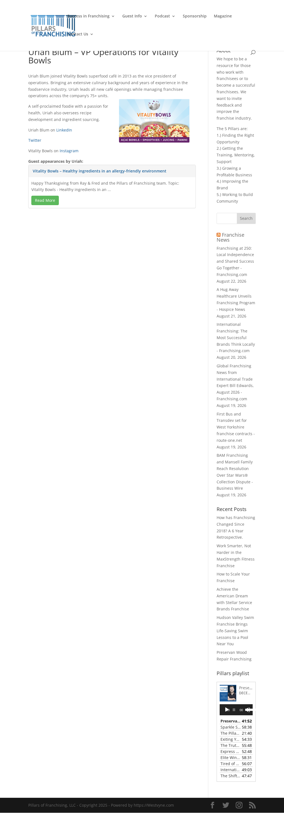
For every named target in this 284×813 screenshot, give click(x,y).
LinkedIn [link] (64, 130)
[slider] (248, 709)
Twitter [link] (34, 140)
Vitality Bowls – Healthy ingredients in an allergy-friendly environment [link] (99, 171)
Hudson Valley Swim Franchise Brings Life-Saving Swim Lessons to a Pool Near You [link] (235, 630)
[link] (53, 25)
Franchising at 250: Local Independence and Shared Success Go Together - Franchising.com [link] (235, 261)
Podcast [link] (162, 16)
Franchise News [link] (230, 237)
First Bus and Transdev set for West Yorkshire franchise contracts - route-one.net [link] (236, 427)
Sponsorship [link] (195, 16)
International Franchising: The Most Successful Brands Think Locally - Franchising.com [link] (236, 337)
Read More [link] (45, 200)
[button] (246, 218)
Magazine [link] (223, 16)
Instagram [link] (69, 150)
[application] (236, 709)
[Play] (227, 710)
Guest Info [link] (132, 16)
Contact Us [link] (77, 34)
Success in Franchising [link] (88, 16)
